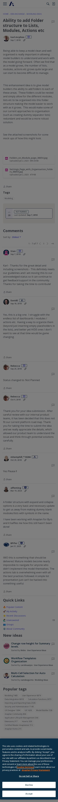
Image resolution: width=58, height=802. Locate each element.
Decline (29, 784)
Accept (29, 793)
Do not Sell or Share (29, 776)
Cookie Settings (25, 767)
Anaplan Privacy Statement (36, 770)
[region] (29, 769)
